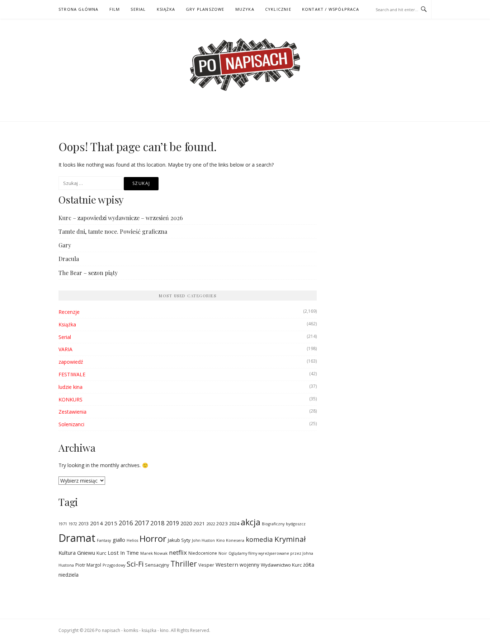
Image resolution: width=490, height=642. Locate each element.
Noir (222, 553)
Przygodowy (114, 565)
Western (227, 564)
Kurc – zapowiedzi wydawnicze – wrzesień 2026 (120, 218)
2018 (157, 523)
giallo (119, 539)
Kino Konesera (230, 540)
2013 (84, 524)
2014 (96, 523)
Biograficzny (273, 523)
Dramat (76, 538)
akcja (250, 522)
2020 (186, 523)
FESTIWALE (71, 374)
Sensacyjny (157, 565)
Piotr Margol (88, 565)
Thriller (183, 564)
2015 (110, 523)
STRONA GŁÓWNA (78, 9)
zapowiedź (70, 361)
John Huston (203, 540)
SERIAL (138, 9)
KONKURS (70, 399)
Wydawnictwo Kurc (281, 565)
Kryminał (290, 539)
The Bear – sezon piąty (88, 272)
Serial (64, 337)
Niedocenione (202, 553)
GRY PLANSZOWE (205, 9)
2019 (172, 523)
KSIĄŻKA (166, 9)
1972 (73, 523)
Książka (67, 324)
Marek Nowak (154, 553)
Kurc (101, 553)
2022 (210, 523)
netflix (178, 552)
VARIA (65, 349)
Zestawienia (72, 411)
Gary (64, 245)
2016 (126, 522)
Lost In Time (123, 552)
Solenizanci (71, 424)
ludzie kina (70, 386)
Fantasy (104, 540)
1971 (62, 523)
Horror (153, 538)
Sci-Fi (135, 564)
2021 (199, 523)
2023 (222, 523)
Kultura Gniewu (76, 552)
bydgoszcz (296, 523)
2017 (142, 522)
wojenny (249, 564)
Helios (132, 540)
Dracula (68, 258)
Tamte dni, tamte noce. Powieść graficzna (112, 231)
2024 (234, 524)
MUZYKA (244, 9)
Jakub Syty (179, 540)
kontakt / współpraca (330, 9)
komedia (259, 539)
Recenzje (69, 311)
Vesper (206, 565)
